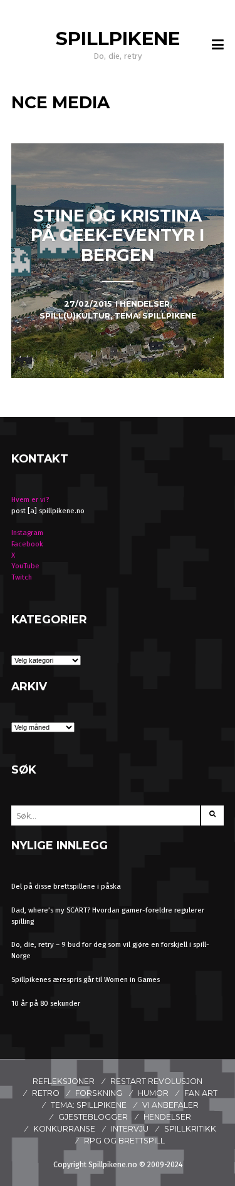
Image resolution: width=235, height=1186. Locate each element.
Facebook (27, 543)
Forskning (98, 1093)
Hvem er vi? (30, 499)
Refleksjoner (64, 1081)
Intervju (130, 1128)
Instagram (27, 532)
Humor (153, 1093)
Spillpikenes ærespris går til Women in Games (85, 979)
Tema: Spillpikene (89, 1105)
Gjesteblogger (93, 1117)
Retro (46, 1093)
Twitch (21, 577)
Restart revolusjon (156, 1081)
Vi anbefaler (170, 1105)
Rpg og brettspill (124, 1140)
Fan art (200, 1093)
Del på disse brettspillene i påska (66, 886)
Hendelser (167, 1117)
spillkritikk (190, 1128)
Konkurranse (64, 1128)
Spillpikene (118, 38)
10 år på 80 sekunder (45, 1003)
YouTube (25, 565)
